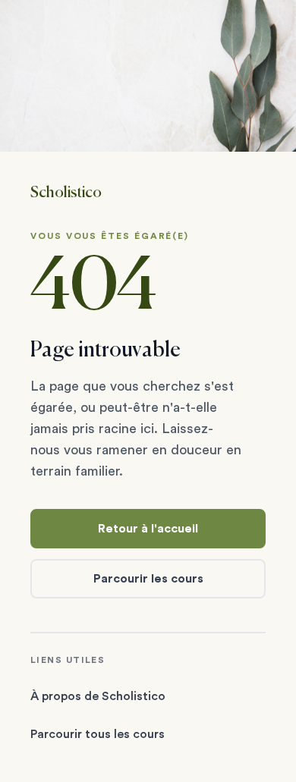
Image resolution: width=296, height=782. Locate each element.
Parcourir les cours (148, 579)
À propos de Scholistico (97, 696)
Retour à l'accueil (148, 529)
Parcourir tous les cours (97, 734)
